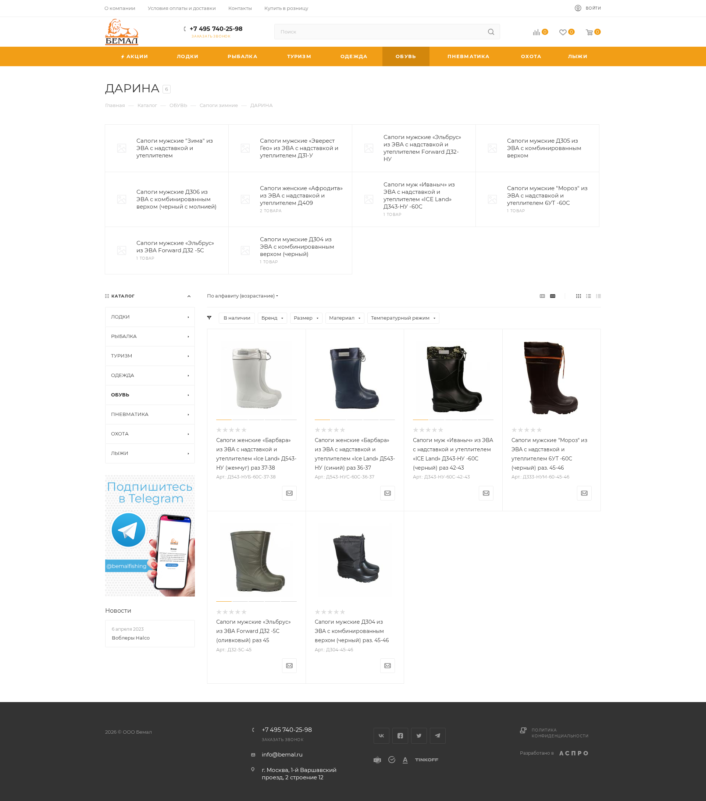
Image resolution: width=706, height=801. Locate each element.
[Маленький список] (542, 296)
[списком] (588, 296)
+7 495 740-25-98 (216, 28)
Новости (118, 610)
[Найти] (491, 31)
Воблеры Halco (131, 638)
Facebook (400, 736)
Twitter (419, 736)
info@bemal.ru (282, 754)
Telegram (438, 736)
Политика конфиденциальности (560, 733)
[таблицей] (598, 296)
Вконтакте (381, 736)
